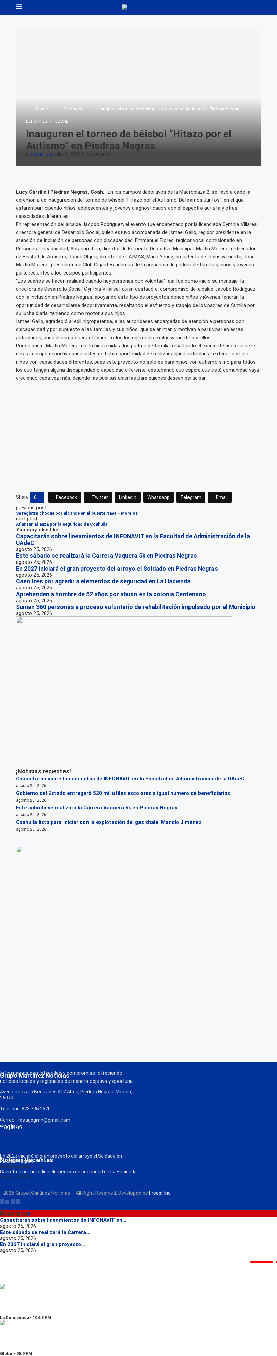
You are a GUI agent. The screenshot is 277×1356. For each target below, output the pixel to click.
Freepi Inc (160, 1193)
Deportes (73, 108)
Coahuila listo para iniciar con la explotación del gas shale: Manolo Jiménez (108, 822)
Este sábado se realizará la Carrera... (45, 1232)
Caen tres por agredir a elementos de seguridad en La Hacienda (103, 581)
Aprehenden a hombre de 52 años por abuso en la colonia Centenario (111, 594)
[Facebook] (2, 1201)
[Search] (257, 7)
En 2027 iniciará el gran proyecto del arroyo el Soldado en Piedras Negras (117, 568)
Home (42, 108)
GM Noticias (42, 154)
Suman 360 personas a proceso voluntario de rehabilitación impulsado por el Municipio (135, 607)
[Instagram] (13, 1201)
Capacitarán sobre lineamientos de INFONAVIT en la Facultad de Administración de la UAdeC (130, 779)
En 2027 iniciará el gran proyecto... (42, 1244)
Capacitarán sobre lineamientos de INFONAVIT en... (63, 1220)
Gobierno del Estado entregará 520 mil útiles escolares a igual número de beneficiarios (123, 793)
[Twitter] (7, 1201)
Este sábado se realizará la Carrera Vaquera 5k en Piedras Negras (106, 555)
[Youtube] (18, 1201)
